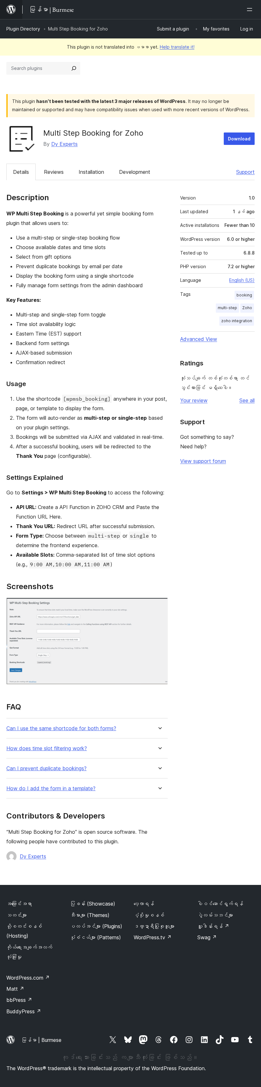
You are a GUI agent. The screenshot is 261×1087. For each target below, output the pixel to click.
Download (239, 138)
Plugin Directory (23, 28)
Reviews (54, 172)
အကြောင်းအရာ (19, 903)
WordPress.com (28, 978)
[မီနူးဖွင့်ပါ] (251, 9)
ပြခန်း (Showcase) (92, 903)
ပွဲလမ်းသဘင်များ (215, 915)
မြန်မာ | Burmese (41, 1040)
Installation (91, 172)
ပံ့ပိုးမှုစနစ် (149, 915)
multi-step (227, 307)
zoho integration (236, 320)
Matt (15, 989)
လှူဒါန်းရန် (213, 926)
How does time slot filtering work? (46, 748)
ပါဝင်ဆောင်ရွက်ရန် (220, 903)
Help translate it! (177, 47)
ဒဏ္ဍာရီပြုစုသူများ (154, 926)
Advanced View (198, 339)
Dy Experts (64, 144)
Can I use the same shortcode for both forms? (61, 728)
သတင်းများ (16, 915)
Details (21, 172)
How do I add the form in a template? (50, 788)
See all (247, 400)
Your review (194, 400)
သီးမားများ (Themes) (89, 915)
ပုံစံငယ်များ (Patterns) (95, 937)
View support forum (203, 461)
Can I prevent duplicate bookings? (46, 768)
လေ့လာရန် (144, 903)
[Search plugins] (73, 68)
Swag (207, 937)
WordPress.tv (153, 937)
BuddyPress (23, 1011)
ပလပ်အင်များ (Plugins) (96, 926)
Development (134, 172)
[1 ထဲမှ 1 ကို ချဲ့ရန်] (159, 606)
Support (245, 172)
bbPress (19, 1000)
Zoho (247, 307)
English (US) (242, 280)
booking (244, 295)
